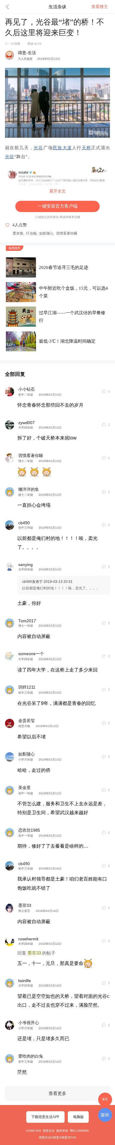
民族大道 (62, 147)
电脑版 (78, 1117)
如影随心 (46, 233)
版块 (105, 1114)
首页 (105, 1099)
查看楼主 (99, 6)
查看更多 (57, 1093)
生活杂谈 (57, 6)
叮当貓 (31, 233)
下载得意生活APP (45, 1117)
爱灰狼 (18, 233)
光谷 (38, 147)
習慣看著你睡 (66, 233)
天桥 (86, 147)
